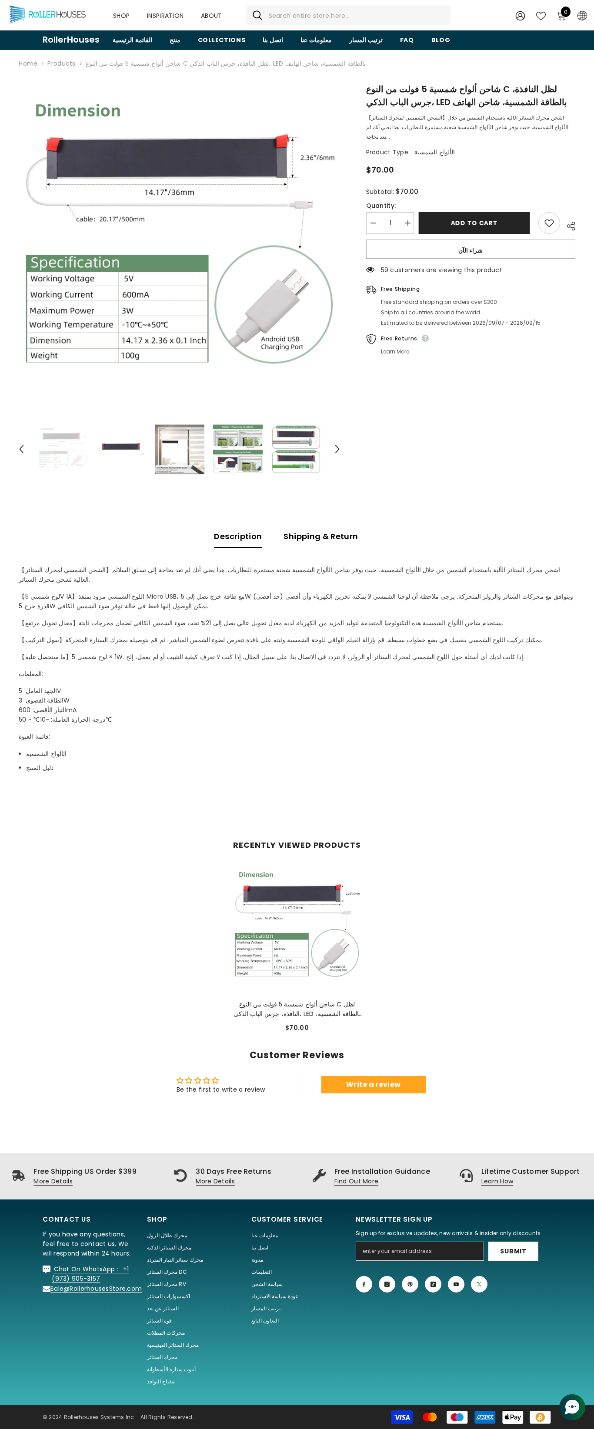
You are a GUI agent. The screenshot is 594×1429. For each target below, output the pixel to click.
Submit (513, 1251)
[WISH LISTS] (541, 15)
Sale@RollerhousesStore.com (96, 1288)
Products (61, 63)
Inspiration (165, 15)
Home (28, 63)
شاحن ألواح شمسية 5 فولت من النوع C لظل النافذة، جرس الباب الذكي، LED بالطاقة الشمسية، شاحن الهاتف (297, 1009)
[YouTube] (456, 1284)
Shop (121, 15)
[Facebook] (364, 1284)
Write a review (373, 1084)
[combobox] (356, 15)
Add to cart (476, 223)
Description (238, 536)
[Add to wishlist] (549, 223)
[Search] (348, 15)
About (211, 15)
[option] (179, 243)
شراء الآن (470, 250)
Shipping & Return (321, 536)
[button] (21, 449)
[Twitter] (479, 1284)
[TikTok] (433, 1284)
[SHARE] (567, 225)
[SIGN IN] (520, 15)
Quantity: (381, 205)
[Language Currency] (582, 15)
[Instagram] (387, 1284)
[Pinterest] (410, 1284)
